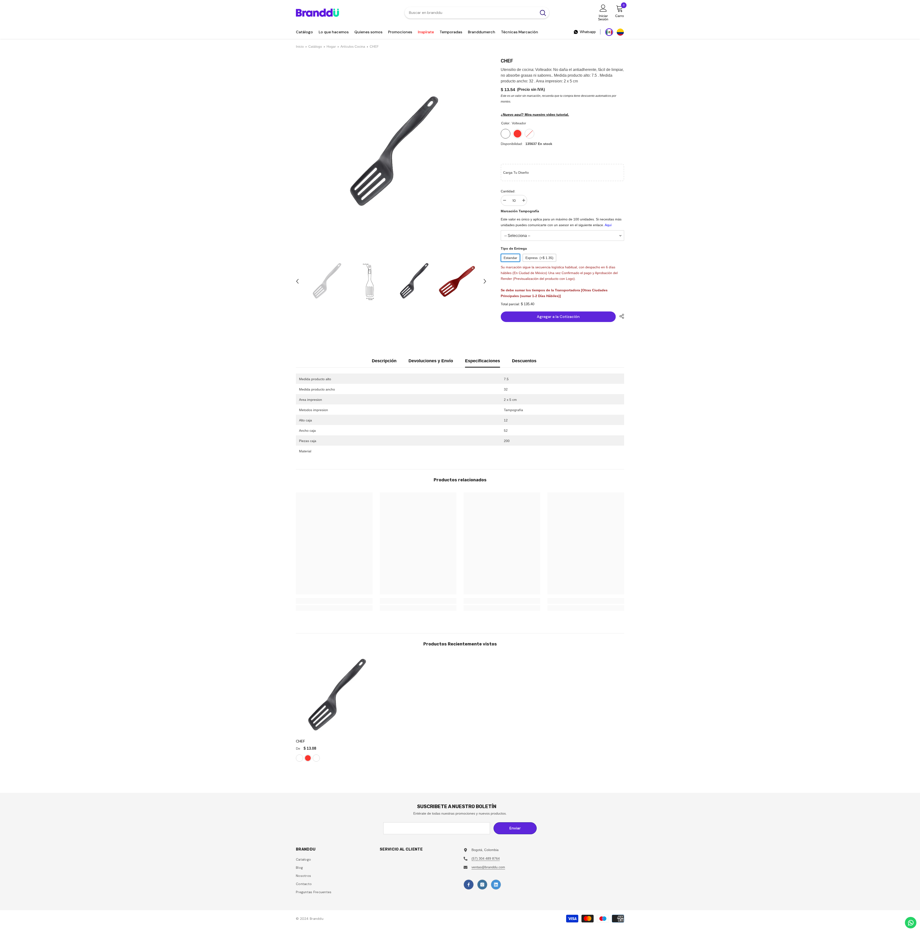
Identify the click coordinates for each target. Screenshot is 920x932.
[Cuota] (620, 316)
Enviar (515, 828)
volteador (299, 758)
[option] (326, 281)
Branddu (316, 918)
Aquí (608, 225)
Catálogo (315, 46)
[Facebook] (469, 885)
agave (316, 758)
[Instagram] (482, 885)
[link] (334, 601)
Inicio (300, 46)
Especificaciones (482, 360)
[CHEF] (335, 695)
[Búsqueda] (477, 12)
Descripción (384, 360)
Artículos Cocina (352, 46)
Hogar (331, 46)
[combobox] (471, 12)
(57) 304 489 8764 (486, 858)
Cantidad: (508, 191)
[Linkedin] (496, 885)
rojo (307, 758)
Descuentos (524, 360)
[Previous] (297, 281)
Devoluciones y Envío (430, 360)
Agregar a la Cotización (558, 316)
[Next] (485, 281)
